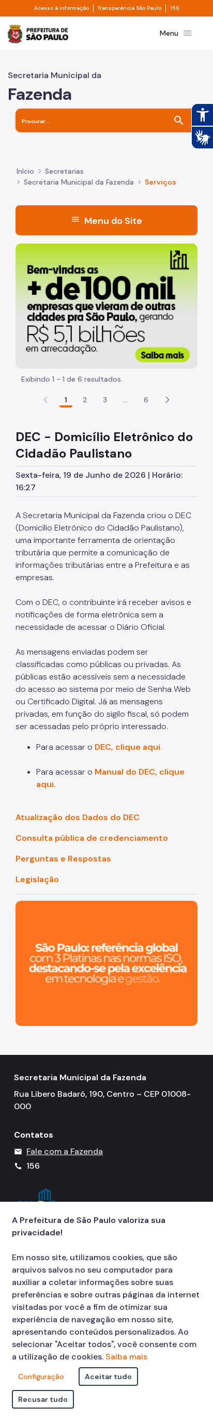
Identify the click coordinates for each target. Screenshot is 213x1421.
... (125, 399)
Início (25, 171)
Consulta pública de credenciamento (92, 838)
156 (174, 8)
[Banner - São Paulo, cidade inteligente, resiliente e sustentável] (106, 962)
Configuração (41, 1376)
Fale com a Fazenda (64, 1151)
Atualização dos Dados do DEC (78, 817)
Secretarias (64, 171)
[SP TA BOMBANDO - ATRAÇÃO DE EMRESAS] (106, 305)
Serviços (160, 182)
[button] (167, 399)
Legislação (37, 879)
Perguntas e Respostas (63, 858)
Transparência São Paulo (129, 8)
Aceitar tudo (108, 1376)
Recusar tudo (43, 1399)
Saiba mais (126, 1356)
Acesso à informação (61, 8)
